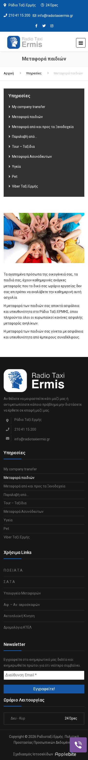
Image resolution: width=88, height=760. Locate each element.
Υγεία (16, 166)
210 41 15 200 (19, 15)
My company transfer (28, 107)
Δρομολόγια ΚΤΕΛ (18, 627)
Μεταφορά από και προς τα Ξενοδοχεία (43, 127)
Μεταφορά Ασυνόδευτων (32, 156)
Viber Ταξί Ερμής (25, 186)
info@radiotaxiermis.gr (55, 16)
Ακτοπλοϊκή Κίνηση (19, 616)
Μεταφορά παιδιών (27, 117)
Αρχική (9, 73)
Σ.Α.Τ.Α (9, 582)
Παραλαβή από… (24, 136)
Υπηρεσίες (34, 73)
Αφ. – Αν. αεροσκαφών (22, 605)
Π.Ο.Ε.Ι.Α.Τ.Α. (13, 570)
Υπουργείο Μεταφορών (22, 593)
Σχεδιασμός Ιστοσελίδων (33, 754)
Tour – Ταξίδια (23, 146)
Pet (14, 176)
